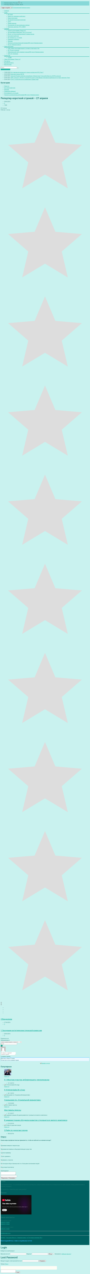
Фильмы (10, 41)
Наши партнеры (8, 46)
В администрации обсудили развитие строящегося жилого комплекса (35, 1120)
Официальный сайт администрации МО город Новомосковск (26, 52)
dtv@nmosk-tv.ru (5, 1233)
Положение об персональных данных (19, 25)
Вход (50, 1254)
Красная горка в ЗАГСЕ (17, 74)
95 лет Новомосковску (14, 44)
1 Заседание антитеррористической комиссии (21, 1030)
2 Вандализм (6, 1019)
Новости (6, 86)
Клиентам (7, 55)
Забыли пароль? (66, 1254)
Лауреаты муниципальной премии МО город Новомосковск (25, 43)
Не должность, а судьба (15, 37)
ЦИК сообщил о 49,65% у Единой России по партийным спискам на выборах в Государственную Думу (40, 77)
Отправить (42, 1261)
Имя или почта (5, 1254)
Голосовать (12, 1178)
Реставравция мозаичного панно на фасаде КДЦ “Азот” (27, 72)
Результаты (4, 1178)
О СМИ (10, 57)
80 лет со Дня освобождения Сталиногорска (21, 34)
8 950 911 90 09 (5, 1222)
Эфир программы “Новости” (12, 59)
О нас (5, 12)
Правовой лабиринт (13, 39)
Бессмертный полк (13, 36)
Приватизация (12, 23)
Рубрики (6, 28)
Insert (17, 1272)
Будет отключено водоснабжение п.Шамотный (24, 79)
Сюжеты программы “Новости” (17, 30)
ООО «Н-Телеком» (13, 53)
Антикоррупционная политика (16, 19)
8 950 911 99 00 (5, 1224)
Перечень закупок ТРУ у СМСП (17, 27)
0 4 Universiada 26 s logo (14, 1090)
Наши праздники (12, 18)
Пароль (29, 1254)
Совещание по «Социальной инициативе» (22, 1100)
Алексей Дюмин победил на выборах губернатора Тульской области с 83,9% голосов (36, 76)
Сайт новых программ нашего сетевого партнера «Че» (24, 48)
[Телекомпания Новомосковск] (20, 7)
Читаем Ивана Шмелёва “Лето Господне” (20, 32)
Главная (6, 10)
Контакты (7, 61)
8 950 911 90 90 (5, 1229)
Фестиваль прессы (12, 1110)
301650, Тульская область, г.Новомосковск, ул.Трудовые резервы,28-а (21, 1237)
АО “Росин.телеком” (13, 50)
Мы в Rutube (8, 64)
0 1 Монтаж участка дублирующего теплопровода (26, 1080)
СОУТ (9, 21)
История (10, 14)
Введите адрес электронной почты (11, 1261)
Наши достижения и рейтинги (16, 16)
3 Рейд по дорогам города (16, 1130)
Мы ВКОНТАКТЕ (9, 63)
